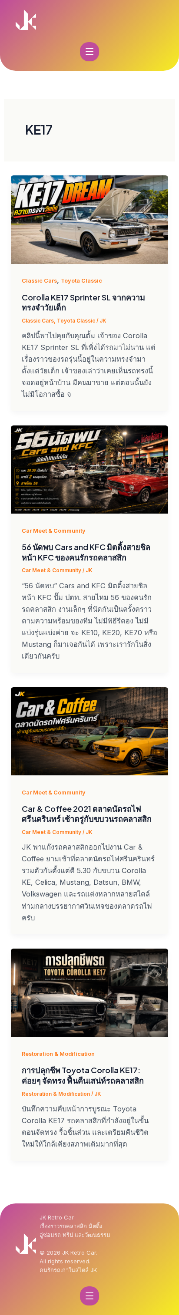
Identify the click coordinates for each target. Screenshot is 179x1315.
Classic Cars (39, 280)
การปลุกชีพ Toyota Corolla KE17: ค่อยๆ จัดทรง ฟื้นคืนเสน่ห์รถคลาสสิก (83, 1075)
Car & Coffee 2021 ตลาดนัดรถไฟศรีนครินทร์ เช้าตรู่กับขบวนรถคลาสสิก (87, 814)
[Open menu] (89, 51)
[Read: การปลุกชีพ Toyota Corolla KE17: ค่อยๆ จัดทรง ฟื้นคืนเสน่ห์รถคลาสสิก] (89, 993)
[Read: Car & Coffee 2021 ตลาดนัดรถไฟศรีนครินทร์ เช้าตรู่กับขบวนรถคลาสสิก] (89, 731)
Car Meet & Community (54, 530)
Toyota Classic (81, 280)
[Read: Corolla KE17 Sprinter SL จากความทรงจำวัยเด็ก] (89, 219)
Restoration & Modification (58, 1054)
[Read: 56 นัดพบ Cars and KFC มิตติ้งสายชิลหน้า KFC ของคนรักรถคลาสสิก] (89, 469)
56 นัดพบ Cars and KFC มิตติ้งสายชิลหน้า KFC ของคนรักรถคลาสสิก (86, 552)
